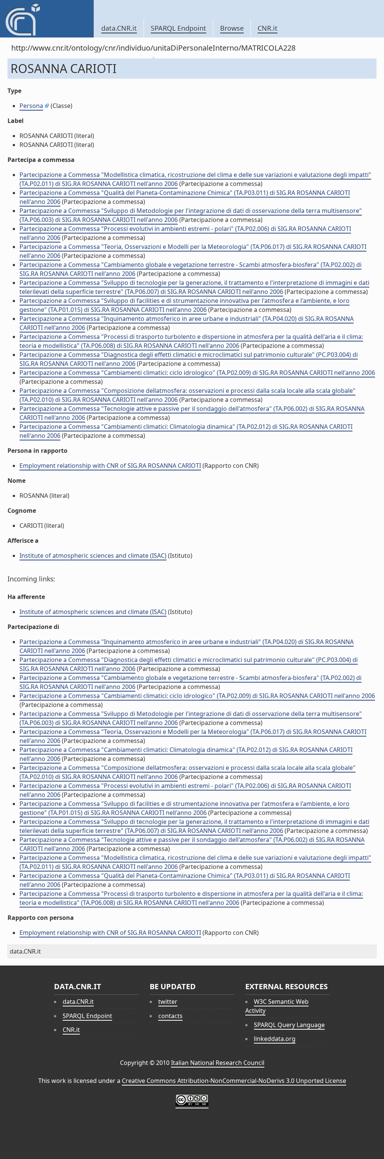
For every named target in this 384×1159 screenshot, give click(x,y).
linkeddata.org (275, 1039)
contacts (170, 1016)
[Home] (46, 18)
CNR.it (268, 28)
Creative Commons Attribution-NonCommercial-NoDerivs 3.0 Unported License (234, 1081)
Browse (232, 28)
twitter (167, 1001)
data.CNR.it (119, 28)
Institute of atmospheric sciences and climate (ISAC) (93, 555)
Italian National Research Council (217, 1063)
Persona (31, 106)
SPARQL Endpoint (178, 28)
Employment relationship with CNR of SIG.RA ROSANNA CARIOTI (110, 465)
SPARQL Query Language (289, 1025)
